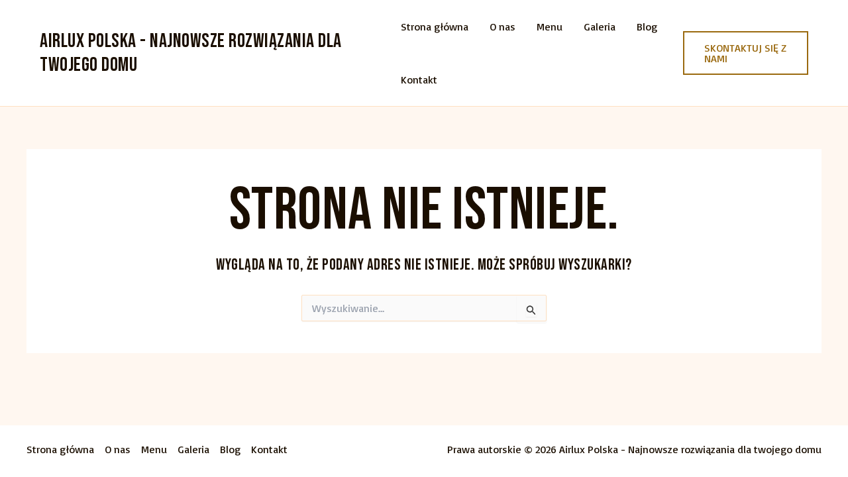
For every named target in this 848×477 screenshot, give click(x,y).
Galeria (599, 26)
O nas (502, 26)
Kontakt (419, 79)
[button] (745, 53)
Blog (647, 26)
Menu (549, 26)
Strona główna (434, 26)
